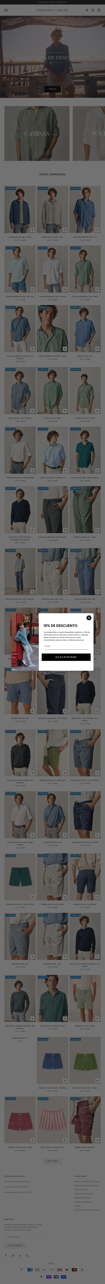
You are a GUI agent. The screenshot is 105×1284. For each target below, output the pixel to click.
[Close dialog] (89, 617)
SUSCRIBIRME (66, 657)
